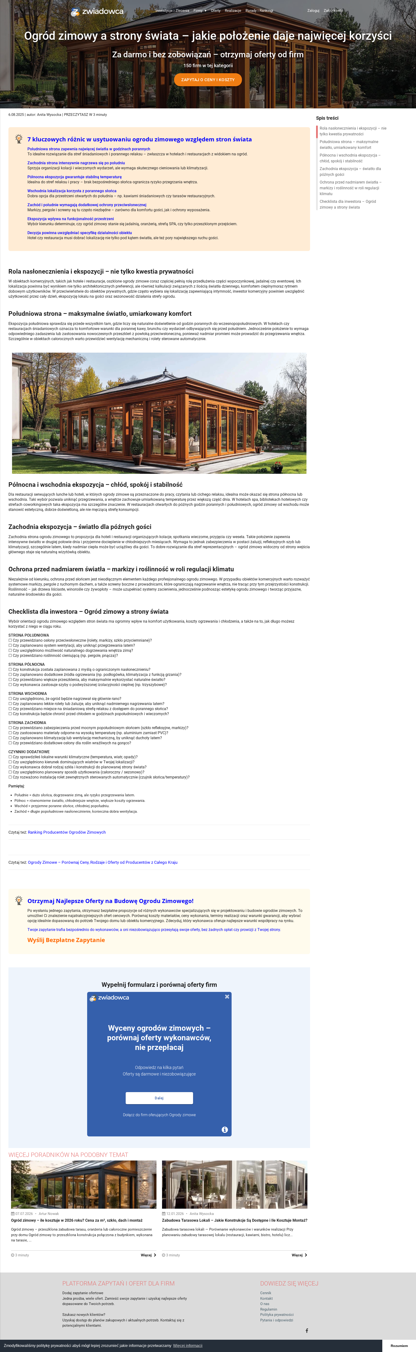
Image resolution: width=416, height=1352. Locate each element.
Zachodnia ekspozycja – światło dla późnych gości (350, 171)
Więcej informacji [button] (187, 1346)
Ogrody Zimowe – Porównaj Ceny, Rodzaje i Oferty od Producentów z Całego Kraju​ (102, 862)
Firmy (200, 10)
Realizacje (233, 10)
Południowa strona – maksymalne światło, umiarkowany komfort (349, 144)
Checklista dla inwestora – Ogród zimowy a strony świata (348, 204)
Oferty (216, 10)
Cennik (265, 1293)
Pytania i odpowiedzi (276, 1320)
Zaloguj (313, 10)
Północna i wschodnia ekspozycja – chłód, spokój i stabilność (350, 158)
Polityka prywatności (277, 1314)
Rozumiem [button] (399, 1346)
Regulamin (268, 1309)
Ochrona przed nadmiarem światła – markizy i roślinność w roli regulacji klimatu (351, 188)
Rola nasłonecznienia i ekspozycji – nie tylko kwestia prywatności (353, 131)
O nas (264, 1304)
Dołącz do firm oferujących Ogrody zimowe (159, 1115)
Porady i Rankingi (259, 10)
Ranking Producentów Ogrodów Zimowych (67, 832)
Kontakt (266, 1298)
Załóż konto (333, 10)
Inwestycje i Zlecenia (172, 10)
